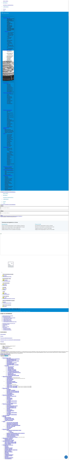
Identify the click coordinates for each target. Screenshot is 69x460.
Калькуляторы (3, 334)
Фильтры (6, 188)
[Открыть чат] (66, 457)
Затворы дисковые (8, 179)
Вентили (6, 176)
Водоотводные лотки (6, 17)
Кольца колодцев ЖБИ (9, 130)
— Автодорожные (10, 32)
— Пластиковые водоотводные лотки (9, 321)
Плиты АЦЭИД (8, 174)
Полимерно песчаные (9, 58)
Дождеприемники (6, 127)
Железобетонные (10, 379)
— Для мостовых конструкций (10, 48)
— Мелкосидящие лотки (7, 320)
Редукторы (7, 185)
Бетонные (9, 389)
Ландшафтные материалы (7, 166)
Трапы (4, 133)
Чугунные (9, 101)
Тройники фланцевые (9, 186)
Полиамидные (9, 97)
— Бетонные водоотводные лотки (9, 317)
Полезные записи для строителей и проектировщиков (10, 339)
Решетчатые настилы (9, 162)
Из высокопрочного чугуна (10, 113)
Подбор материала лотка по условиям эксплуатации (11, 229)
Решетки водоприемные (7, 92)
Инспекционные (8, 129)
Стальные (9, 98)
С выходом (11, 432)
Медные (8, 95)
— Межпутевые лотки (7, 319)
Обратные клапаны (8, 183)
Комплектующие (6, 147)
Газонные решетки (8, 167)
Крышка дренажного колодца (9, 156)
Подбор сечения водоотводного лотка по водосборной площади (13, 226)
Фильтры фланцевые (8, 189)
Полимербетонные (10, 91)
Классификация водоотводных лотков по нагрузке (44, 225)
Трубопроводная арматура (7, 175)
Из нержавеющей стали (11, 396)
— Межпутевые (10, 33)
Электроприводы (8, 190)
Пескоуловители (5, 327)
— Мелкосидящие (10, 34)
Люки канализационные (6, 326)
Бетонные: (7, 31)
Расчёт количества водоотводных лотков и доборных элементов (13, 225)
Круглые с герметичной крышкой (9, 141)
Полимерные (9, 61)
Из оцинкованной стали (11, 407)
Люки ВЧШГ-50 (16, 378)
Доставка (4, 9)
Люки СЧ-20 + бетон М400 (10, 68)
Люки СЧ (9, 63)
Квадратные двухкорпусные (10, 137)
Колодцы (4, 128)
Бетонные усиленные (9, 85)
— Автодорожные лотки (7, 318)
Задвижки (6, 177)
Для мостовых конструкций (9, 135)
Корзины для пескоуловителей (10, 87)
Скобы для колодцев (8, 132)
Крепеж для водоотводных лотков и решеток (10, 154)
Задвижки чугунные (8, 178)
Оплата (4, 10)
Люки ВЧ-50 (13, 377)
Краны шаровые (8, 182)
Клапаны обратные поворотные (8, 181)
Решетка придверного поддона (9, 159)
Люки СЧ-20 (10, 65)
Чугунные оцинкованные (9, 103)
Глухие (10, 151)
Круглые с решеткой (9, 144)
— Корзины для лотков (11, 369)
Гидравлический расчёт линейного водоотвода (43, 228)
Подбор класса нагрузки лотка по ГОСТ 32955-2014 (11, 228)
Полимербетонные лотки (6, 324)
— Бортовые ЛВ (10, 45)
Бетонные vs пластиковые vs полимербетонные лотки (44, 226)
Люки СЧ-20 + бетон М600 (10, 72)
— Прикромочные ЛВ (11, 374)
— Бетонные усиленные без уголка (9, 43)
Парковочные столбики (9, 168)
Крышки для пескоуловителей (10, 89)
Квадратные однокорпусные (10, 139)
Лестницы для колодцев (9, 131)
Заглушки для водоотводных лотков (9, 149)
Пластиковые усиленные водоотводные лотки (9, 323)
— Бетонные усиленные (9, 38)
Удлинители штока (8, 187)
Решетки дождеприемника (8, 403)
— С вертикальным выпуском (9, 40)
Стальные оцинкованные (9, 100)
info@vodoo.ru (7, 347)
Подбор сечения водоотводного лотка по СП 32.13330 (44, 229)
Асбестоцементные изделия (8, 169)
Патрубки (6, 184)
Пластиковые (9, 56)
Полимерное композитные (9, 60)
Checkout (6, 355)
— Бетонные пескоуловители (6, 328)
